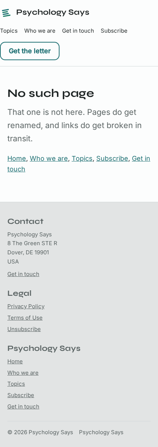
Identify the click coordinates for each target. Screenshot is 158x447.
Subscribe (114, 30)
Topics (9, 30)
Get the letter (30, 51)
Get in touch (78, 30)
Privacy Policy (25, 306)
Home (16, 158)
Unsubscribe (24, 329)
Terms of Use (25, 317)
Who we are (39, 30)
